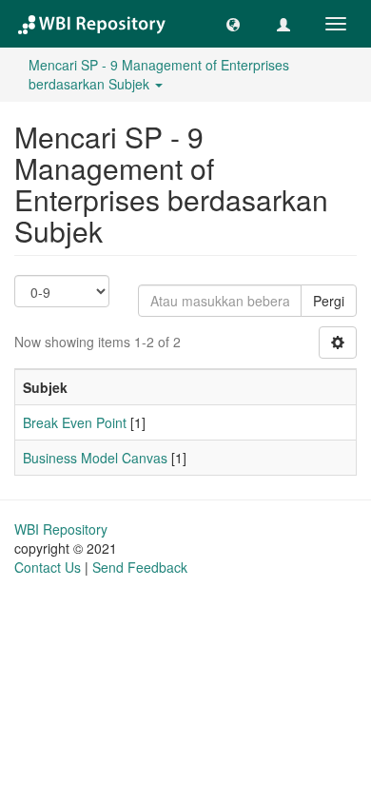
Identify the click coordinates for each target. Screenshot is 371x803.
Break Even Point (75, 422)
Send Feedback (139, 567)
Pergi (328, 300)
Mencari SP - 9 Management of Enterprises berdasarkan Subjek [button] (159, 74)
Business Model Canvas (95, 457)
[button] (233, 24)
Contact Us (47, 567)
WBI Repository (60, 529)
